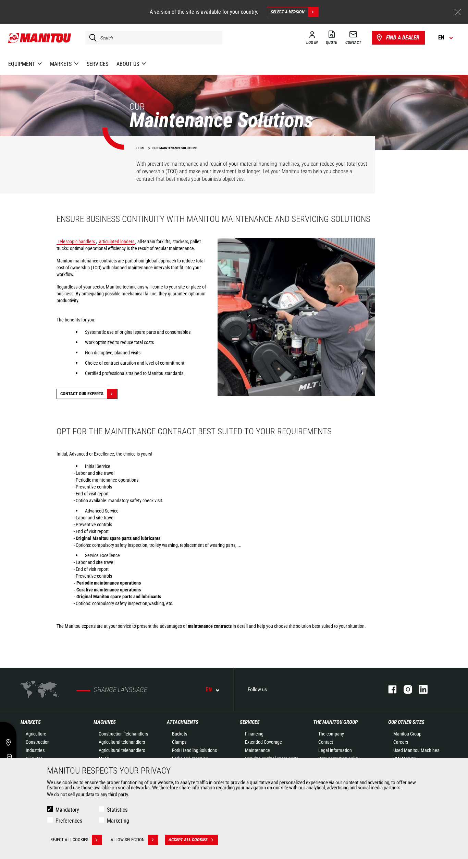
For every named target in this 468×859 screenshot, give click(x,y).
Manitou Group (407, 734)
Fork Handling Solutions (194, 750)
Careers (400, 742)
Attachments (182, 722)
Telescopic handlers (76, 241)
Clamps (179, 742)
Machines (105, 722)
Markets (31, 722)
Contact (325, 742)
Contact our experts (81, 393)
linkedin (420, 689)
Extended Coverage (263, 742)
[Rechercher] (91, 38)
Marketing (118, 820)
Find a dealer (402, 37)
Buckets (179, 734)
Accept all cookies (188, 839)
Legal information (335, 750)
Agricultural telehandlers (122, 742)
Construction (38, 742)
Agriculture (36, 734)
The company (331, 734)
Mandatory (67, 810)
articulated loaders (116, 241)
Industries (35, 750)
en (209, 689)
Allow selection (128, 839)
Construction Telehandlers (123, 734)
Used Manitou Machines (416, 750)
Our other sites (406, 722)
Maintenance (257, 750)
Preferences (69, 820)
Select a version (288, 11)
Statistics (117, 810)
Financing (254, 734)
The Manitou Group (335, 722)
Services (250, 722)
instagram (404, 689)
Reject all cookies (69, 839)
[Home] (40, 38)
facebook (389, 689)
